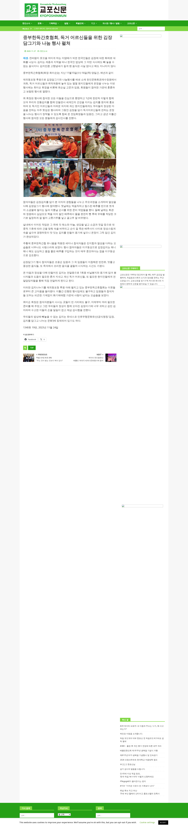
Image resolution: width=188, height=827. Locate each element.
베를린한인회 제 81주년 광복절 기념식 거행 (139, 750)
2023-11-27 (31, 51)
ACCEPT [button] (163, 822)
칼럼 (66, 23)
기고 (93, 23)
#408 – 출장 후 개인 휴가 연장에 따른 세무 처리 (140, 746)
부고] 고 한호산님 (127, 764)
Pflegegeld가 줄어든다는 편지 (133, 781)
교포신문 (131, 23)
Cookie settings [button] (147, 822)
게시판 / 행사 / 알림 (111, 23)
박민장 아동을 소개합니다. (131, 733)
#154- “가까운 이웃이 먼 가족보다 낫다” (137, 785)
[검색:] (151, 28)
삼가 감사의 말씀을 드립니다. (132, 769)
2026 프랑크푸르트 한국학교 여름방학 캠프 (138, 759)
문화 (40, 23)
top (32, 348)
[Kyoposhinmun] (94, 19)
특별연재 (80, 23)
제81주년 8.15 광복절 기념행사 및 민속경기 (139, 755)
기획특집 (53, 23)
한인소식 (26, 23)
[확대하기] (112, 126)
